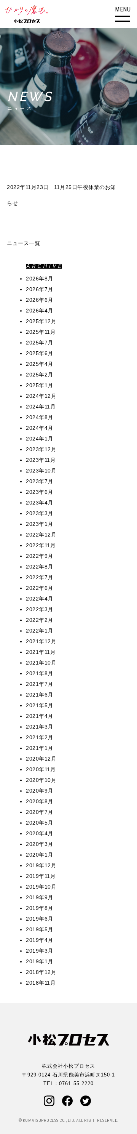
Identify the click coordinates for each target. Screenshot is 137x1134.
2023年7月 (39, 481)
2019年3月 (39, 951)
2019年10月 (41, 887)
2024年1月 (39, 439)
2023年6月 (39, 492)
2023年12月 (41, 449)
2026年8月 (39, 278)
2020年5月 (39, 823)
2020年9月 (39, 791)
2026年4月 (39, 311)
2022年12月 (41, 535)
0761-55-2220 (76, 1083)
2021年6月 (39, 695)
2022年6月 (39, 588)
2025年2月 (39, 375)
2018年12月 (41, 972)
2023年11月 (41, 460)
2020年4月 (39, 833)
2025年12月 (41, 321)
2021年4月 (39, 716)
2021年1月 (39, 748)
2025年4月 (39, 364)
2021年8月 (39, 673)
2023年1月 (39, 524)
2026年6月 (39, 300)
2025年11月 (41, 332)
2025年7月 (39, 343)
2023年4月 (39, 503)
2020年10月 (41, 780)
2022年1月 (39, 631)
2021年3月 (39, 727)
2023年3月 (39, 513)
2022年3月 (39, 609)
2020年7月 (39, 812)
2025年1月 (39, 385)
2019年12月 (41, 865)
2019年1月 (39, 961)
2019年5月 (39, 929)
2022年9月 (39, 556)
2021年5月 (39, 705)
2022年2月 (39, 620)
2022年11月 (41, 545)
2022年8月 (39, 567)
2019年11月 (41, 876)
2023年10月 (41, 471)
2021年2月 (39, 737)
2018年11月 (41, 983)
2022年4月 (39, 599)
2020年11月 (41, 769)
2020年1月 (39, 855)
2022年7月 (39, 577)
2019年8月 (39, 908)
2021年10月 (41, 663)
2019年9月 (39, 897)
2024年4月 (39, 428)
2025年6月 (39, 353)
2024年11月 (41, 407)
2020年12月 (41, 759)
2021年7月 (39, 684)
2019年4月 (39, 940)
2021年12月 (41, 641)
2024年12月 (41, 396)
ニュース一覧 (23, 243)
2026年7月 (39, 289)
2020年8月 (39, 801)
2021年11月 (41, 652)
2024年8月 (39, 417)
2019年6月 (39, 919)
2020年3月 (39, 844)
